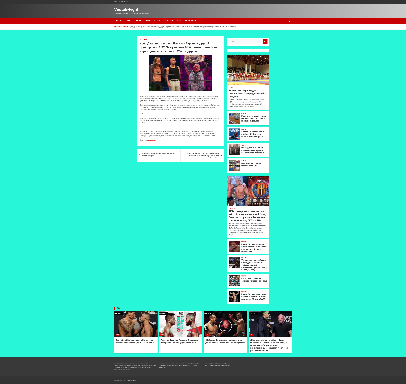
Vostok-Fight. (127, 9)
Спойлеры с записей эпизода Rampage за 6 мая (254, 279)
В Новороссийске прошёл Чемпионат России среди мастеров (158, 155)
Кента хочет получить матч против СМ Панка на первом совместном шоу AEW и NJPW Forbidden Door (202, 156)
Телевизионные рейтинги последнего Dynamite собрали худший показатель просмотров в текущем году (254, 265)
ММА (148, 21)
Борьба (128, 21)
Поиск (265, 41)
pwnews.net (151, 140)
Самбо (157, 21)
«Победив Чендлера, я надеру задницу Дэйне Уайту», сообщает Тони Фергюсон (225, 341)
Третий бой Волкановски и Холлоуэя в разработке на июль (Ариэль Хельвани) (135, 341)
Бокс (118, 21)
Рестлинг (169, 21)
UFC (179, 21)
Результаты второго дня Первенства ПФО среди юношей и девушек (253, 118)
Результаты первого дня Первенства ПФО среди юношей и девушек (247, 93)
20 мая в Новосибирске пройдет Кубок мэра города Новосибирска (252, 134)
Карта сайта (190, 21)
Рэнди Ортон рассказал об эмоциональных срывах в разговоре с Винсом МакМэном (254, 248)
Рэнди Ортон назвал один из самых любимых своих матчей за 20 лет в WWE (253, 296)
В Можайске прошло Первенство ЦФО (251, 164)
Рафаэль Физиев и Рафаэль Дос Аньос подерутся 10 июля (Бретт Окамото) (179, 341)
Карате (139, 21)
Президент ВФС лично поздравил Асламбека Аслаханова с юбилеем (252, 150)
